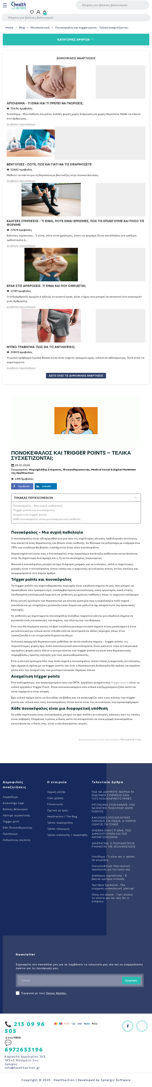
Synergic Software (116, 1080)
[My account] (38, 12)
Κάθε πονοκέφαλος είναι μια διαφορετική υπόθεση (46, 519)
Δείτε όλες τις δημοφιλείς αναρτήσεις (76, 375)
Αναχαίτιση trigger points (30, 514)
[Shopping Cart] (45, 12)
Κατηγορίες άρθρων (73, 39)
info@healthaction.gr (22, 1067)
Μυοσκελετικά (130, 739)
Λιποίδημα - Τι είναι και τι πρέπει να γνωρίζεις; (45, 103)
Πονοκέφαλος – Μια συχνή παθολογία (37, 505)
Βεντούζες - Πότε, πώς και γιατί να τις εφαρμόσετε (49, 164)
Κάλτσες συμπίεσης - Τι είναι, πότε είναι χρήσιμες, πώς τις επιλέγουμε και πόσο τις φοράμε (75, 223)
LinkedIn (46, 486)
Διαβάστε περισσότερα (21, 124)
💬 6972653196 (24, 1046)
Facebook (24, 486)
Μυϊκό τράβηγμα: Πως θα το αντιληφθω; (41, 347)
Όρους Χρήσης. (56, 993)
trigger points (119, 682)
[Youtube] (142, 1026)
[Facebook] (127, 1026)
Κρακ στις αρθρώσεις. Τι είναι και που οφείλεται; (46, 286)
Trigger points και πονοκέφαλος (34, 510)
